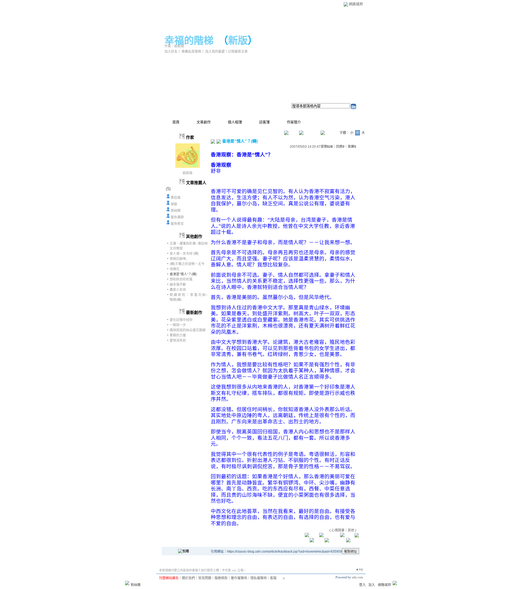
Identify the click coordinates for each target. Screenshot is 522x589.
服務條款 (221, 578)
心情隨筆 (337, 530)
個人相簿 (235, 122)
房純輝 (176, 211)
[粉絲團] (127, 583)
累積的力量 (178, 335)
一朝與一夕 (178, 325)
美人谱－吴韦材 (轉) (184, 254)
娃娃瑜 (187, 173)
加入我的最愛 (215, 51)
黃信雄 (176, 198)
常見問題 (204, 578)
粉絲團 (136, 585)
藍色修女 (177, 224)
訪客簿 (264, 122)
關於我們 (188, 578)
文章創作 (204, 122)
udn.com (357, 577)
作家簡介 (294, 122)
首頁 (175, 122)
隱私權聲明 (258, 578)
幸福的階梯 (188, 40)
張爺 (174, 204)
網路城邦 (356, 4)
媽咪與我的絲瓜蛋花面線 (188, 330)
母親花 (174, 269)
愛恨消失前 (178, 340)
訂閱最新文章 (238, 51)
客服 (273, 578)
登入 (362, 585)
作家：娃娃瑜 (174, 46)
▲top (359, 569)
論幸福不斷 (178, 284)
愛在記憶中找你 (181, 320)
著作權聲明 (239, 578)
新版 (238, 40)
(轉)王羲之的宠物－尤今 (187, 264)
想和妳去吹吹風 (181, 279)
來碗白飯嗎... (179, 259)
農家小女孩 (178, 290)
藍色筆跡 (177, 217)
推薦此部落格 (191, 51)
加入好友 (171, 51)
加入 (371, 585)
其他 (351, 530)
